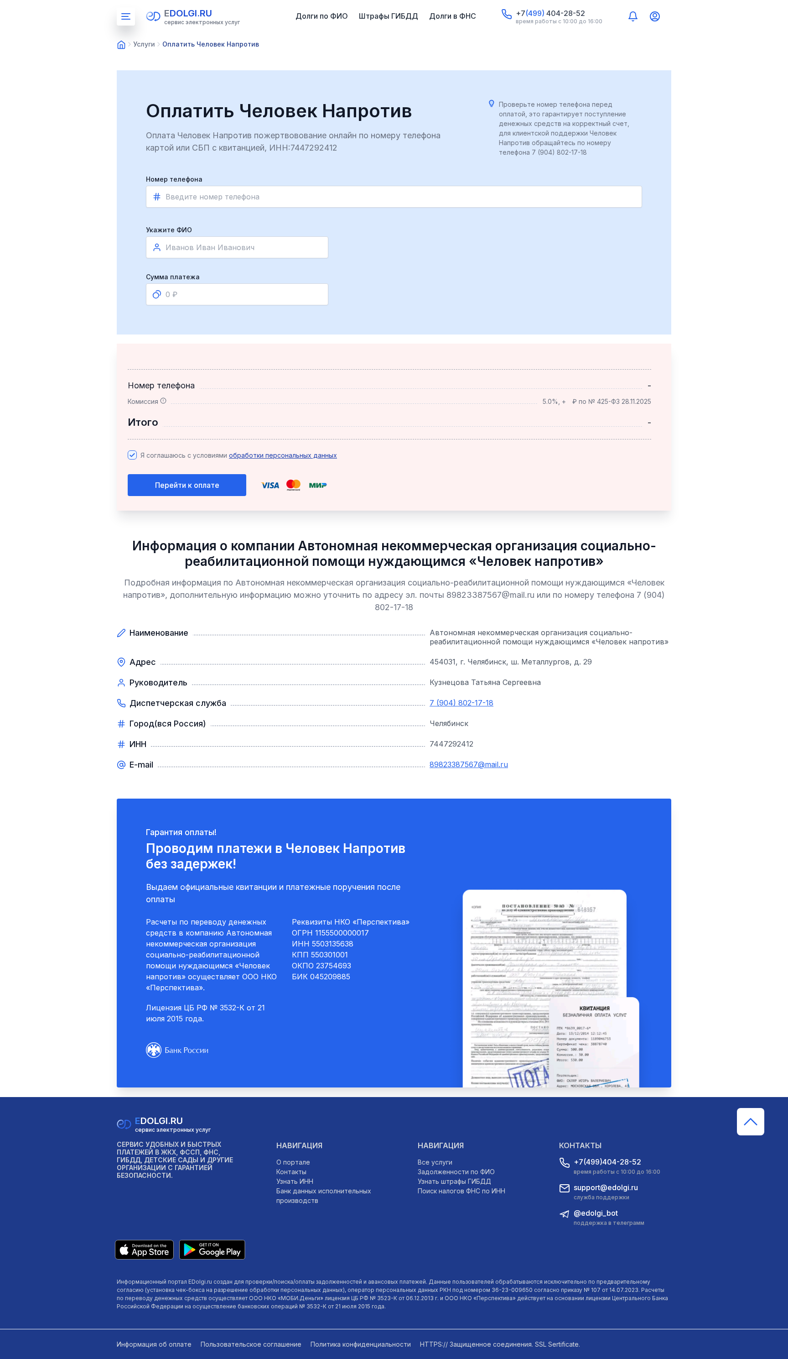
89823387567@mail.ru (469, 764)
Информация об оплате (154, 1344)
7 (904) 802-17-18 (461, 702)
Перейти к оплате (187, 485)
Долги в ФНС (452, 16)
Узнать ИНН (294, 1181)
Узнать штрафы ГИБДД (454, 1181)
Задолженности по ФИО (456, 1172)
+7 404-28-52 (550, 13)
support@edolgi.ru (606, 1187)
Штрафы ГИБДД (388, 16)
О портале (293, 1162)
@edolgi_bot (596, 1213)
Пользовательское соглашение (251, 1344)
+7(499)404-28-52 (607, 1161)
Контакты (291, 1172)
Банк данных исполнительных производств (323, 1195)
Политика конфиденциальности (361, 1344)
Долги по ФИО (322, 16)
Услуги (144, 44)
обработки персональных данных (283, 455)
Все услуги (435, 1162)
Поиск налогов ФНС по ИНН (461, 1191)
